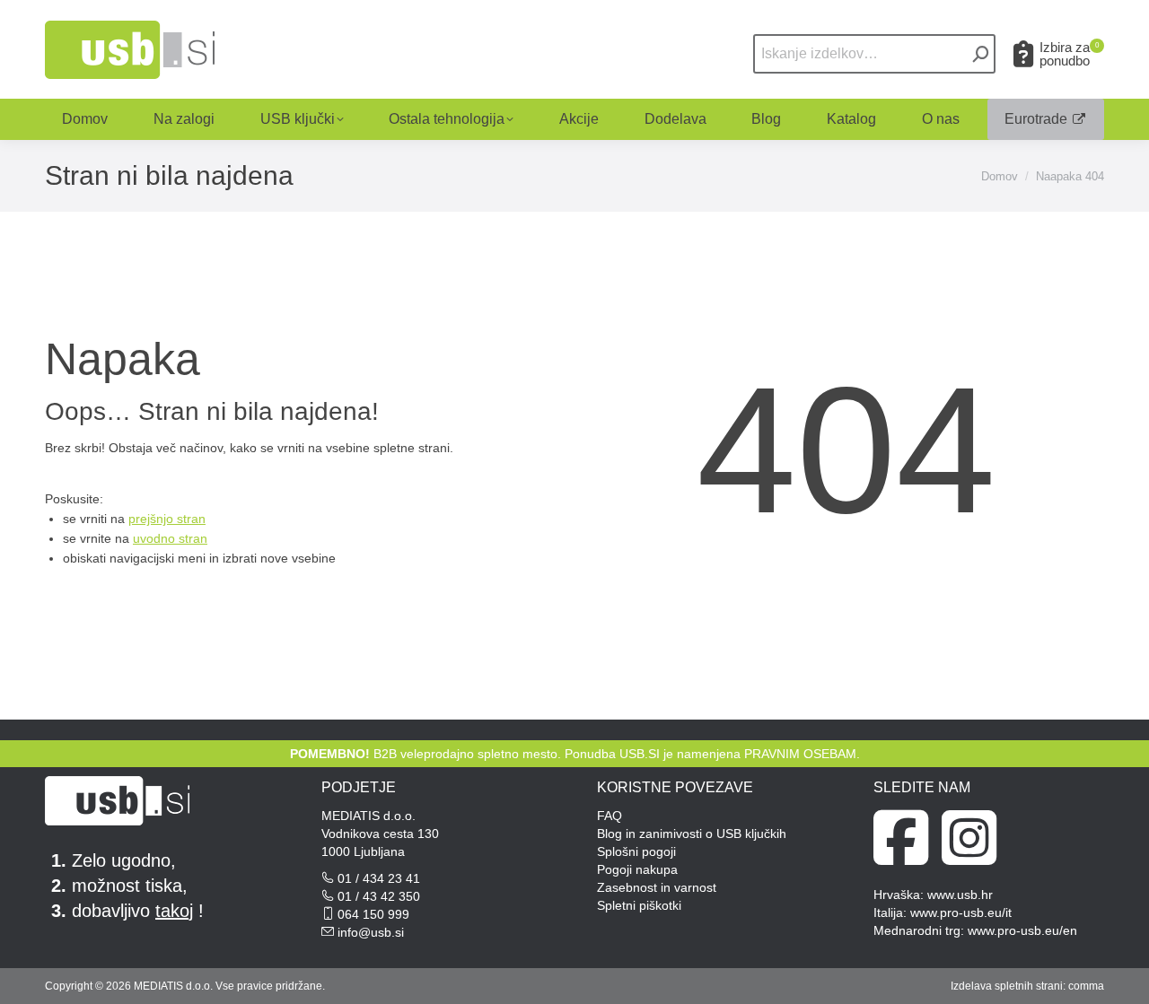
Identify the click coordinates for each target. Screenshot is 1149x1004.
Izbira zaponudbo (1069, 53)
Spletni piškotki (639, 905)
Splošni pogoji (636, 851)
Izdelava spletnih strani (1007, 986)
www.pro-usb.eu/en (1022, 930)
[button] (863, 29)
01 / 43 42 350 (379, 896)
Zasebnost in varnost (656, 887)
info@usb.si (371, 932)
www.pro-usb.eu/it (961, 912)
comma (1086, 986)
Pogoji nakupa (637, 869)
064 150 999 (373, 914)
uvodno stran (170, 538)
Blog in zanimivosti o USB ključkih (691, 833)
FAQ (609, 815)
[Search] (981, 54)
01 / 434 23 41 (379, 878)
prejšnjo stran (167, 518)
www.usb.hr (960, 894)
